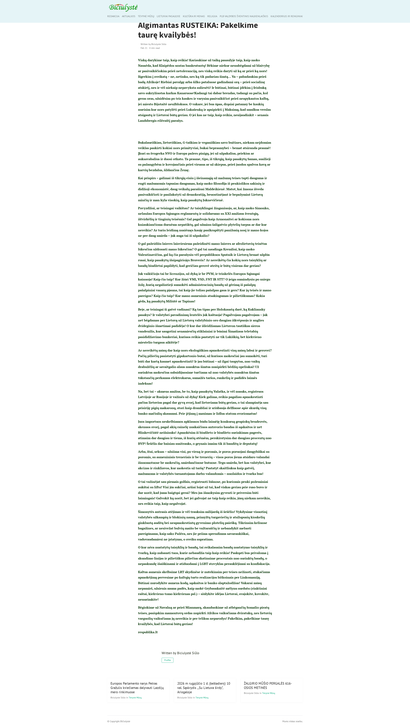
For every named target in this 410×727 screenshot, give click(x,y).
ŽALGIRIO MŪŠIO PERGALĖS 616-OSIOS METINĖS (268, 685)
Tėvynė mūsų (146, 16)
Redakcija (113, 16)
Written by (153, 44)
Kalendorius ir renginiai (287, 16)
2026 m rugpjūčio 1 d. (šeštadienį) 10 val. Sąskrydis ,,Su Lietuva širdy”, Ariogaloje (203, 687)
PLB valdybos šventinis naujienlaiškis (244, 16)
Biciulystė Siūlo (118, 697)
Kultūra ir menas (194, 16)
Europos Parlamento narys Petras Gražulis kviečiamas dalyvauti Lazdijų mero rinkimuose (137, 687)
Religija (212, 16)
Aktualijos (128, 16)
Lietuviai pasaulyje (168, 16)
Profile (167, 660)
